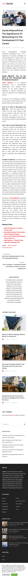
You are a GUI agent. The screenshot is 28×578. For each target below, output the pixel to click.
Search (24, 425)
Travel (17, 509)
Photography (5, 506)
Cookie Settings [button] (6, 574)
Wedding (4, 512)
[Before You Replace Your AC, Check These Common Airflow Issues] (4, 531)
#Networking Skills (7, 247)
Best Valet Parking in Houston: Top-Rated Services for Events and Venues (13, 366)
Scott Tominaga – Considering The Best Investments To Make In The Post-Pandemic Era (14, 266)
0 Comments (14, 532)
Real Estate (5, 509)
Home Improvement (20, 501)
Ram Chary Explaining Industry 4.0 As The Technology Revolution (13, 257)
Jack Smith (6, 339)
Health (3, 501)
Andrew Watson (7, 47)
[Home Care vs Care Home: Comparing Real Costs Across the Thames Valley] (4, 524)
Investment (5, 503)
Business (23, 47)
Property (18, 506)
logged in (11, 415)
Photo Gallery (19, 503)
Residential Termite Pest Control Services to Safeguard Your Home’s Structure (13, 398)
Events (17, 498)
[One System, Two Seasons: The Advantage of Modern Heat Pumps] (4, 544)
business (15, 64)
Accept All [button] (14, 574)
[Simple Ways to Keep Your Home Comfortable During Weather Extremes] (4, 537)
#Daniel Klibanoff (12, 245)
